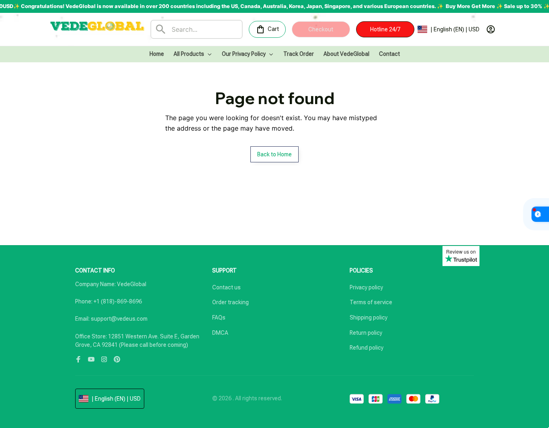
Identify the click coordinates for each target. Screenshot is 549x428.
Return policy (366, 333)
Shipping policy (368, 317)
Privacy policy (366, 287)
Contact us (226, 287)
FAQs (218, 317)
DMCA (220, 333)
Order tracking (230, 302)
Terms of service (371, 302)
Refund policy (366, 347)
